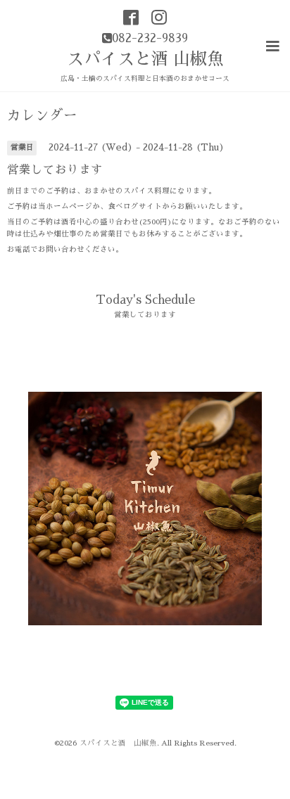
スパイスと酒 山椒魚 (145, 59)
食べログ (123, 206)
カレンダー (42, 115)
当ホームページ (65, 206)
